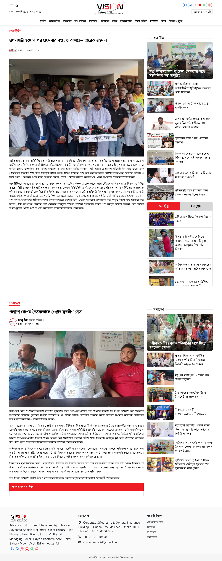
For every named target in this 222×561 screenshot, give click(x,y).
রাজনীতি (67, 21)
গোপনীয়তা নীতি (155, 522)
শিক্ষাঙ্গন (154, 21)
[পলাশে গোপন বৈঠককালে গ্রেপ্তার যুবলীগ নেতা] (76, 368)
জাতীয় (43, 21)
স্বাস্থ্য (163, 21)
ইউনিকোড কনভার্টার (202, 11)
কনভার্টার (152, 537)
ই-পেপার (151, 532)
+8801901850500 (94, 537)
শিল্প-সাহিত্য (141, 21)
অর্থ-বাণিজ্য (80, 21)
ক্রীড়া (114, 21)
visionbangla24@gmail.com (100, 542)
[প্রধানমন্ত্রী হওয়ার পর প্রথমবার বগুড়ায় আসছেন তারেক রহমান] (76, 107)
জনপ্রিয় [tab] (164, 206)
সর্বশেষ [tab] (196, 206)
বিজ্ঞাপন (151, 527)
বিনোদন (105, 21)
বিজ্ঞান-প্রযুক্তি (175, 21)
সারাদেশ (93, 21)
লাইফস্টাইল (126, 21)
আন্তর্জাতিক (54, 21)
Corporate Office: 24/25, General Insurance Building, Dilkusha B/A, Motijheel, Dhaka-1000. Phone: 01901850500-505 (109, 527)
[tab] (163, 206)
